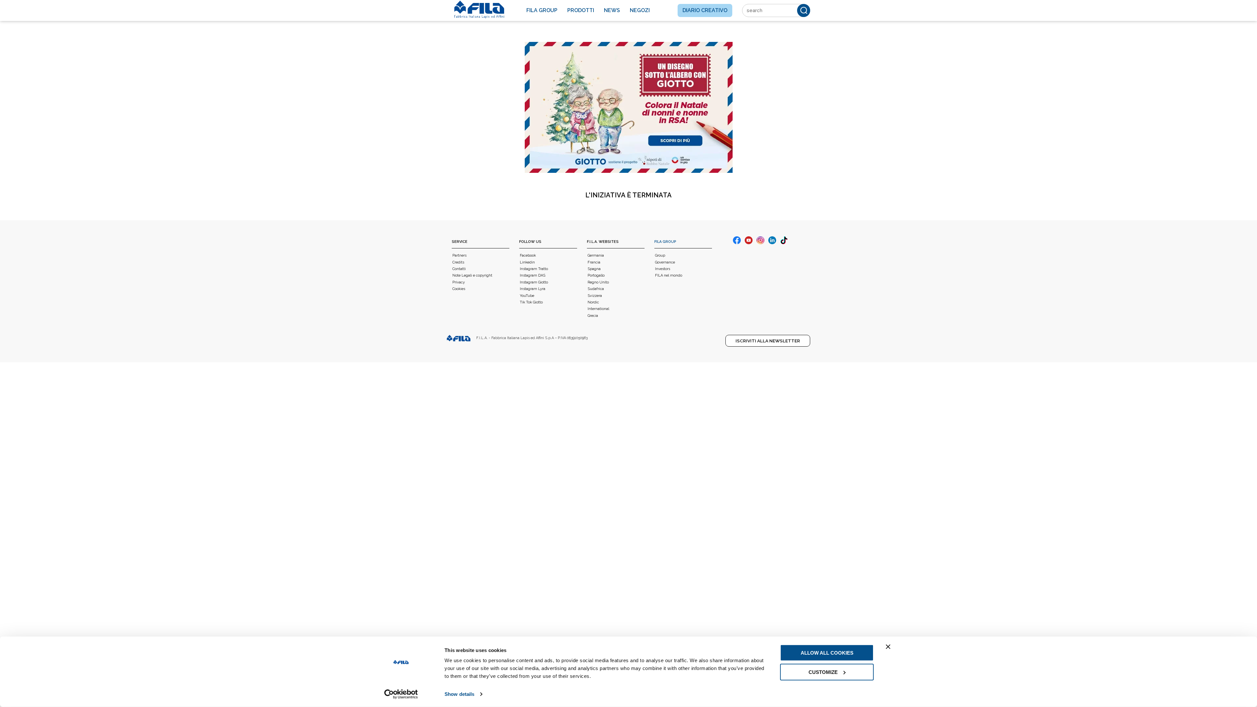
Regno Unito (598, 282)
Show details (459, 694)
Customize (823, 672)
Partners (459, 255)
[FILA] (479, 9)
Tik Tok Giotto (531, 302)
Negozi (640, 10)
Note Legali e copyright (472, 275)
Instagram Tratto (534, 269)
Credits (458, 262)
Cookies (458, 289)
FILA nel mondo (668, 275)
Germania (596, 255)
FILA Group (665, 242)
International (598, 309)
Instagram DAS (532, 275)
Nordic (593, 302)
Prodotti (580, 10)
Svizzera (595, 296)
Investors (662, 269)
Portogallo (596, 275)
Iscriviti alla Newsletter (768, 340)
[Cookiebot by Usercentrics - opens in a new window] (401, 694)
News (612, 10)
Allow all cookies (827, 653)
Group (660, 255)
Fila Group (541, 10)
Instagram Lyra (532, 289)
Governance (665, 262)
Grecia (593, 316)
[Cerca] (803, 10)
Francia (594, 262)
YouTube (527, 296)
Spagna (594, 269)
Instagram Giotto (534, 282)
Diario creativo (705, 10)
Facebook (528, 255)
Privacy (458, 282)
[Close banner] (888, 646)
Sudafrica (596, 289)
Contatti (459, 269)
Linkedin (527, 262)
